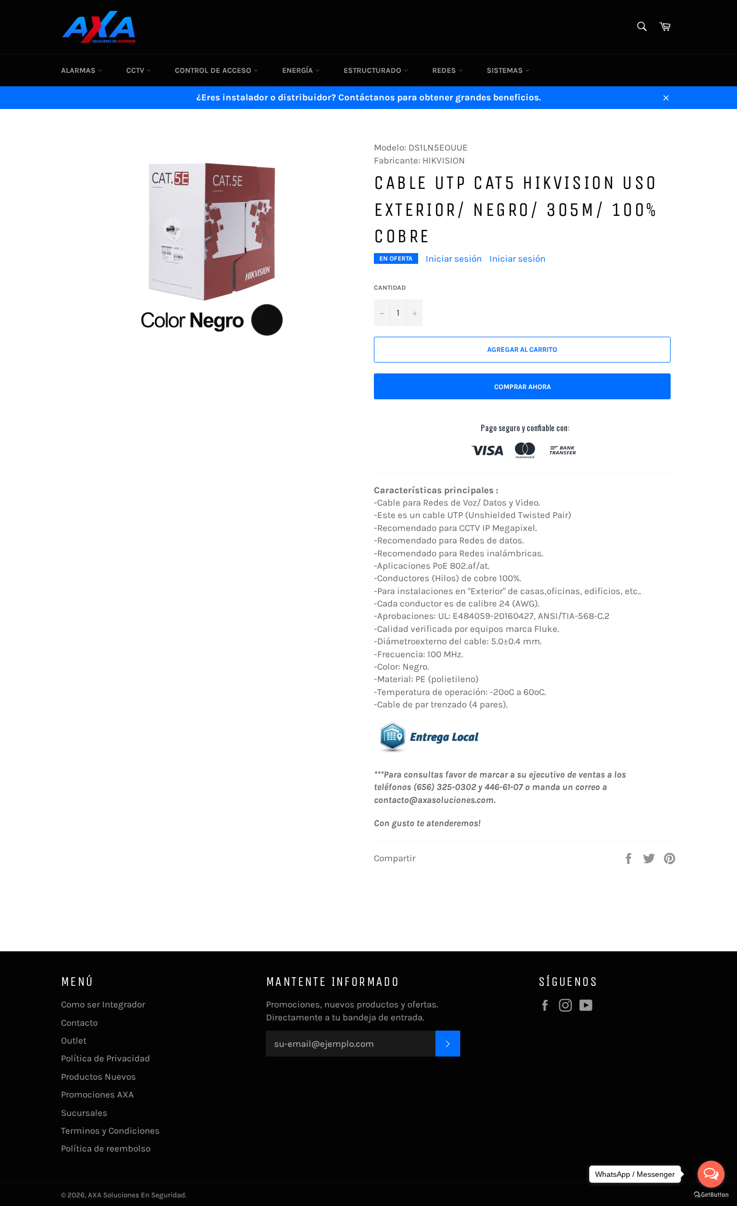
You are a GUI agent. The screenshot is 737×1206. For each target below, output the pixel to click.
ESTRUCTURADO (374, 70)
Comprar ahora (522, 387)
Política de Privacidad (105, 1058)
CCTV (136, 70)
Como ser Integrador (103, 1004)
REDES (445, 70)
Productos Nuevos (98, 1076)
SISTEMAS (506, 70)
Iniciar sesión (454, 258)
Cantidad (390, 287)
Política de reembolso (106, 1148)
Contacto (79, 1022)
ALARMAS (79, 70)
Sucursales (84, 1112)
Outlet (73, 1040)
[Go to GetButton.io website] (711, 1194)
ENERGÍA (298, 70)
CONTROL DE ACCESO (214, 70)
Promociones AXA (97, 1094)
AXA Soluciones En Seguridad (136, 1195)
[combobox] (641, 27)
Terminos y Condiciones (110, 1130)
